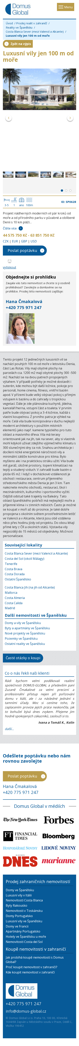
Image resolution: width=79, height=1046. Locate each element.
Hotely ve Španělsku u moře (26, 936)
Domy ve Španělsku (20, 890)
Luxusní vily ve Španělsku (24, 921)
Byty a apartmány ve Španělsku (27, 628)
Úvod (9, 23)
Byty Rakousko (16, 905)
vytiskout (9, 267)
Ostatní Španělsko (18, 579)
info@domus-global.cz (26, 1011)
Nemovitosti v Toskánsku (24, 911)
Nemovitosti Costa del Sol (24, 942)
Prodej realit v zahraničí (31, 23)
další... (9, 729)
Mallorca (11, 592)
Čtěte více (10, 228)
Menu (68, 7)
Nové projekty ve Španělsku (25, 633)
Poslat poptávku (22, 250)
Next (70, 119)
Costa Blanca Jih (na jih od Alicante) (30, 587)
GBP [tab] (24, 241)
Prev (9, 119)
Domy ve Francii (17, 926)
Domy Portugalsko (19, 916)
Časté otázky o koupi (23, 658)
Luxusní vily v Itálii (19, 895)
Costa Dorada (15, 574)
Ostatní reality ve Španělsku (25, 644)
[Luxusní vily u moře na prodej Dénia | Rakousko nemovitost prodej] (39, 89)
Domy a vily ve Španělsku (23, 623)
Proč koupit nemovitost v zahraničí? (31, 967)
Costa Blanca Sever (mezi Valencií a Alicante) (35, 31)
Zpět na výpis (21, 44)
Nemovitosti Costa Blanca (24, 900)
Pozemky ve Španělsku (21, 638)
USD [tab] (33, 241)
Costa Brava (13, 569)
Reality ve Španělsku (19, 27)
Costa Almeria (15, 598)
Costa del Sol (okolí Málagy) (24, 558)
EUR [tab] (15, 241)
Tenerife (11, 564)
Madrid (10, 608)
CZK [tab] (6, 241)
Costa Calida (13, 603)
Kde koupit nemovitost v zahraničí (30, 972)
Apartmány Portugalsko (23, 931)
